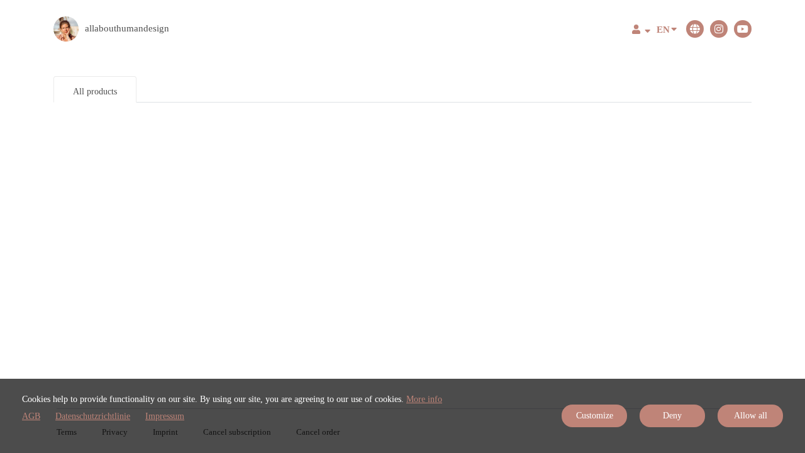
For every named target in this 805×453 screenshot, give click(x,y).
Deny (672, 415)
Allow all (750, 415)
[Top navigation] (641, 31)
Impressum (164, 416)
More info (424, 399)
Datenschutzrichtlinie (92, 416)
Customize (594, 415)
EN (663, 30)
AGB (31, 416)
